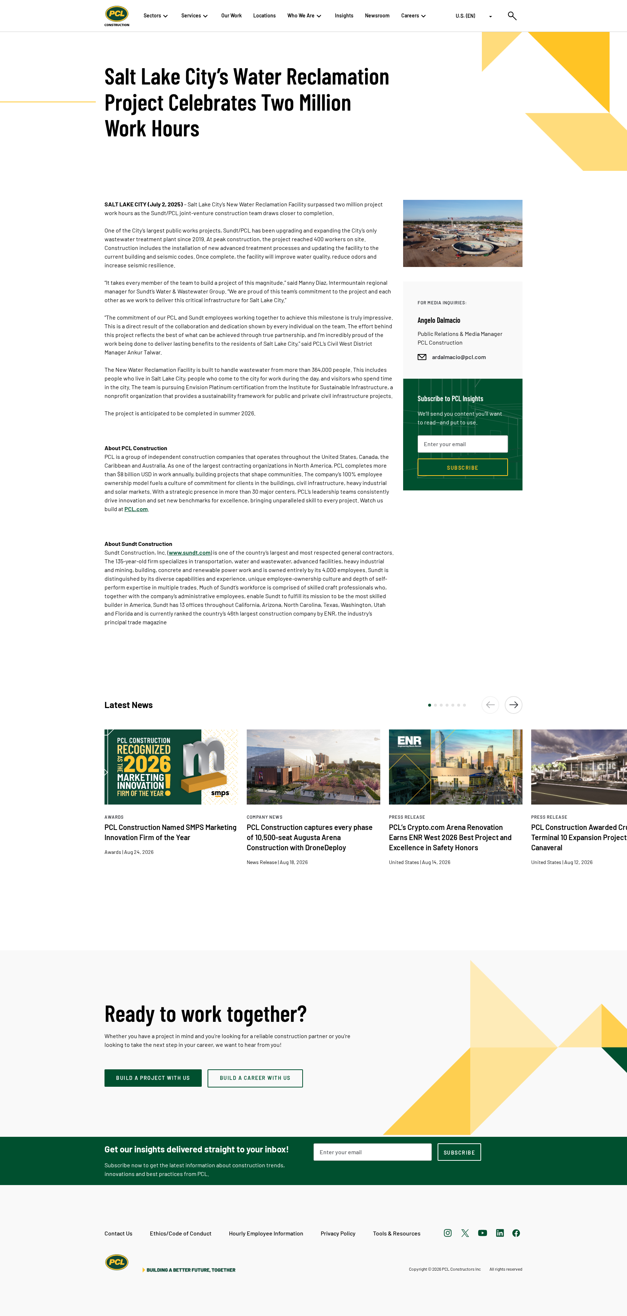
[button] (429, 705)
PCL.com (136, 508)
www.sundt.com (189, 552)
